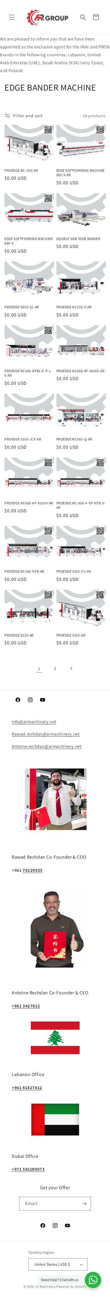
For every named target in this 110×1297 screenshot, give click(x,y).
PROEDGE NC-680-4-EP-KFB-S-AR (81, 505)
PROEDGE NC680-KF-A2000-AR (28, 503)
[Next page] (71, 668)
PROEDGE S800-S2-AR (21, 307)
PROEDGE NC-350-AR (21, 170)
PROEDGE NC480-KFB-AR (24, 571)
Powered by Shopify (71, 1286)
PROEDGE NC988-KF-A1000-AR (80, 371)
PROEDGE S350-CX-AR (73, 571)
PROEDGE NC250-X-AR (74, 307)
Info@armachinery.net (34, 721)
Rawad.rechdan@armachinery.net (45, 734)
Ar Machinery (45, 1286)
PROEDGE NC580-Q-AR (74, 439)
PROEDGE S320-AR (19, 635)
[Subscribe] (84, 1204)
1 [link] (39, 668)
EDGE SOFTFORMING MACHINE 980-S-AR (80, 172)
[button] (11, 17)
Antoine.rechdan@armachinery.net (47, 746)
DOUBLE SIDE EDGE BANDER (78, 238)
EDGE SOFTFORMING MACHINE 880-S (28, 241)
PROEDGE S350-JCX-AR (22, 439)
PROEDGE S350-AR (71, 635)
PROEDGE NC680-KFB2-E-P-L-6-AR (28, 373)
